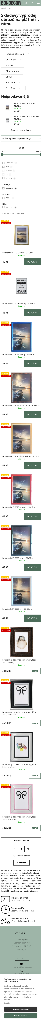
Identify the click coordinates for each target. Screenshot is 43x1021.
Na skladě (11, 163)
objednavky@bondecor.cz (21, 967)
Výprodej (10, 178)
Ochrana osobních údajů (21, 946)
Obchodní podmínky (21, 943)
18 (28, 849)
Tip (8, 174)
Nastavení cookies (21, 1009)
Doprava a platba (21, 939)
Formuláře (21, 949)
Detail (35, 671)
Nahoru (22, 862)
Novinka (10, 170)
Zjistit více (8, 1003)
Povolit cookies (20, 1016)
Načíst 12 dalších (21, 840)
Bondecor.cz (18, 886)
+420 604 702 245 (21, 973)
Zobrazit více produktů (21, 130)
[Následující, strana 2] (22, 849)
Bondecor (11, 188)
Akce (8, 166)
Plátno (9, 198)
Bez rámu (11, 207)
